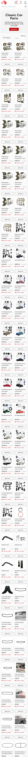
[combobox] (14, 6)
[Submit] (25, 6)
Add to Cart (7, 64)
